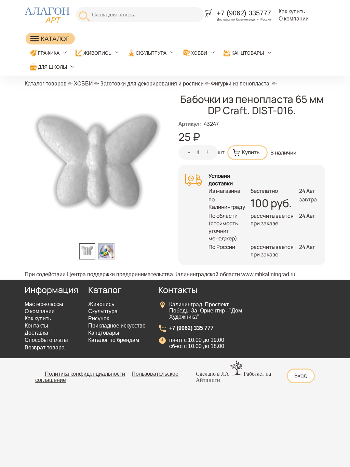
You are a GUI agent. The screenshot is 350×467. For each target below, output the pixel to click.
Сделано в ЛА (212, 374)
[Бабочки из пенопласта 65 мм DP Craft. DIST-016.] (88, 257)
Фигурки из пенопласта (240, 83)
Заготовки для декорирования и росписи (152, 83)
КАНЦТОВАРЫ (247, 53)
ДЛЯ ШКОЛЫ (52, 67)
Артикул (189, 124)
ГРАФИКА (48, 53)
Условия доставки (220, 179)
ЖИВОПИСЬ (97, 53)
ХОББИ (199, 53)
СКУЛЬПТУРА (151, 53)
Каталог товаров (46, 83)
